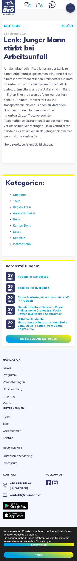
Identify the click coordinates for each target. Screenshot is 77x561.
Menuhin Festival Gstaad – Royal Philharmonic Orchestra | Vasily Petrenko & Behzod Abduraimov (40, 311)
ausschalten (39, 544)
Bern (16, 219)
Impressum (10, 463)
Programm (10, 375)
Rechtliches (12, 447)
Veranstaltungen (14, 382)
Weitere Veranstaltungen (38, 338)
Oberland (19, 195)
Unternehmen (13, 408)
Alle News (12, 26)
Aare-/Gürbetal (24, 213)
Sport (17, 231)
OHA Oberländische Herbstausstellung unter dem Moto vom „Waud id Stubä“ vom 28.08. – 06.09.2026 (42, 324)
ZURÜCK (67, 26)
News (7, 368)
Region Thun (22, 207)
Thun (17, 201)
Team (6, 416)
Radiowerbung (12, 389)
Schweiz (19, 238)
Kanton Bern (22, 225)
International (22, 244)
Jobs (6, 423)
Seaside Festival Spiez (33, 288)
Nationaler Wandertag (33, 276)
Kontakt (8, 438)
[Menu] (70, 8)
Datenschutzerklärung (17, 456)
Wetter (8, 403)
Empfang (9, 396)
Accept (38, 555)
